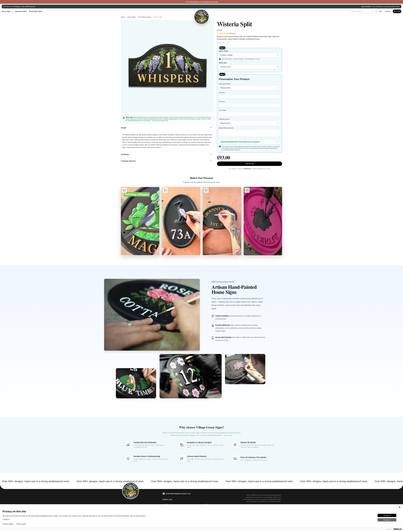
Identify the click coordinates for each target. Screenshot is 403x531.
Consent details (8, 524)
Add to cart (249, 164)
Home (123, 17)
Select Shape (223, 51)
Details (123, 127)
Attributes (125, 154)
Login (380, 11)
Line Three (222, 110)
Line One (222, 92)
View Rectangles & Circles (252, 59)
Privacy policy (21, 524)
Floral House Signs (144, 17)
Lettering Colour (224, 119)
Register (388, 11)
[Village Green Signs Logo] (196, 11)
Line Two (222, 101)
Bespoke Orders (21, 11)
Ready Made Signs (35, 11)
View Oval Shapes (227, 59)
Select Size (223, 63)
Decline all (386, 520)
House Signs (6, 11)
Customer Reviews (128, 160)
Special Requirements (226, 128)
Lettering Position (224, 84)
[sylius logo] (130, 490)
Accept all (387, 515)
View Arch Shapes (238, 59)
